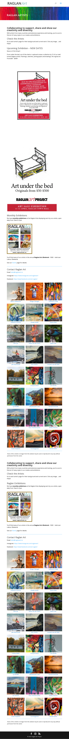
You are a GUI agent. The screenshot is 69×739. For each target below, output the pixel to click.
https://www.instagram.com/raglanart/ (26, 276)
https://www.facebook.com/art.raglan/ (25, 279)
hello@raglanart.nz (17, 272)
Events (14, 263)
